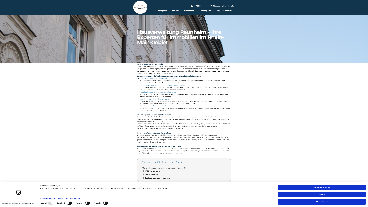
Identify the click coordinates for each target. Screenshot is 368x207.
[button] (160, 10)
